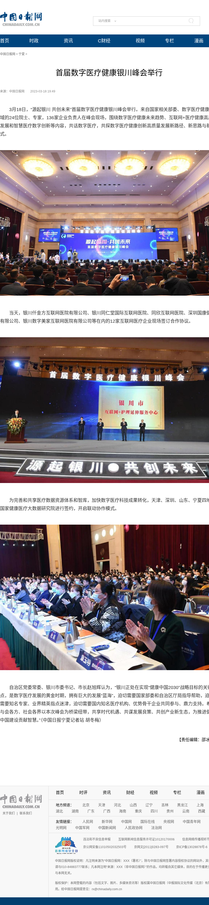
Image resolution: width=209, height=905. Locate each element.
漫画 (198, 40)
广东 (91, 811)
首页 (4, 40)
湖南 (75, 811)
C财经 (104, 40)
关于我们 (9, 813)
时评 (83, 792)
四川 (154, 811)
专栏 (169, 40)
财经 (130, 792)
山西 (133, 805)
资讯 (68, 40)
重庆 (138, 811)
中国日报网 (7, 54)
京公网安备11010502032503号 (104, 847)
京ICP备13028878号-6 (191, 847)
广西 (106, 811)
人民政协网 (133, 828)
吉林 (164, 805)
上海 (200, 805)
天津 (101, 805)
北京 (85, 805)
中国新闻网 (107, 828)
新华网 (107, 821)
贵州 (170, 811)
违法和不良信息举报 (97, 839)
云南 (185, 811)
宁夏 (22, 54)
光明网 (61, 828)
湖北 (59, 811)
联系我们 (26, 813)
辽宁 (149, 805)
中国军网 (82, 828)
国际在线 (147, 821)
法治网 (156, 828)
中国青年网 (192, 821)
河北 (117, 805)
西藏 (201, 811)
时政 (33, 40)
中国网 (126, 821)
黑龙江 (182, 805)
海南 (122, 811)
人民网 (87, 821)
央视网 (168, 821)
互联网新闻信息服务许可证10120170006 (146, 839)
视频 (140, 40)
